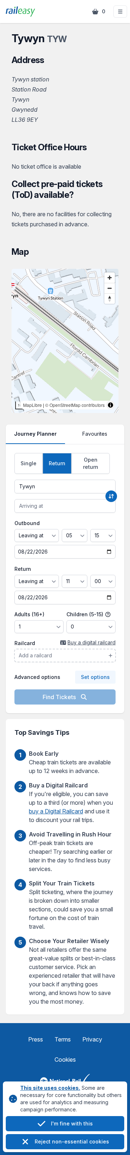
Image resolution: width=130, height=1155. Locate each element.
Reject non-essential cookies (72, 1141)
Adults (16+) (29, 614)
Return (22, 569)
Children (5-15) (85, 614)
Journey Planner (35, 434)
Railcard (24, 643)
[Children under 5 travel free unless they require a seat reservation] (108, 614)
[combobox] (65, 486)
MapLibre (32, 405)
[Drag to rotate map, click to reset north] (109, 298)
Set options (95, 677)
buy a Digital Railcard (56, 811)
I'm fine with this (72, 1123)
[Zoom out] (109, 288)
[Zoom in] (109, 277)
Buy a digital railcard (92, 642)
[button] (120, 11)
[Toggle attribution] (110, 405)
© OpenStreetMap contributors (75, 405)
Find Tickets (60, 697)
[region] (65, 341)
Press (35, 1039)
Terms (63, 1039)
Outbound (27, 523)
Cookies (65, 1059)
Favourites (94, 434)
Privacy (92, 1039)
